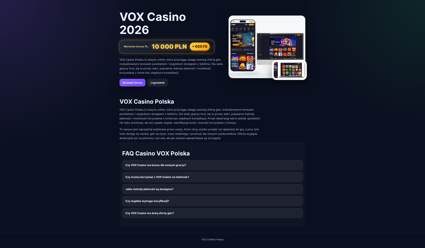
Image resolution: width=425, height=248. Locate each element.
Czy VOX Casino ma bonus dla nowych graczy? (155, 165)
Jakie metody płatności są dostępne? (149, 189)
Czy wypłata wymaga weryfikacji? (147, 201)
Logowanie (158, 82)
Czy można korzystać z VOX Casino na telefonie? (157, 177)
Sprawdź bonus (132, 82)
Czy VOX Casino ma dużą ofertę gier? (149, 213)
